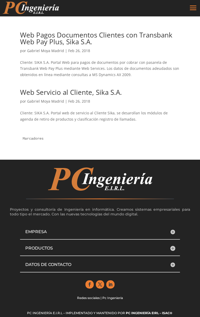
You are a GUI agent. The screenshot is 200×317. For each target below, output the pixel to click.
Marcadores (33, 138)
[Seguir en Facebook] (89, 284)
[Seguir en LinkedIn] (110, 284)
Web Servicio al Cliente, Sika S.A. (71, 92)
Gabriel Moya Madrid (45, 50)
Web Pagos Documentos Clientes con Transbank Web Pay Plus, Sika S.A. (96, 38)
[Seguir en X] (100, 284)
